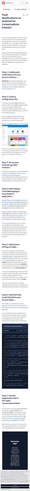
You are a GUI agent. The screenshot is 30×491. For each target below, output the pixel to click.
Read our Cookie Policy (5, 489)
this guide (8, 88)
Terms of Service (23, 481)
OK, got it (15, 485)
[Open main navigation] (26, 3)
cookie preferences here (8, 479)
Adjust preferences (15, 487)
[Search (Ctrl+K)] (22, 3)
